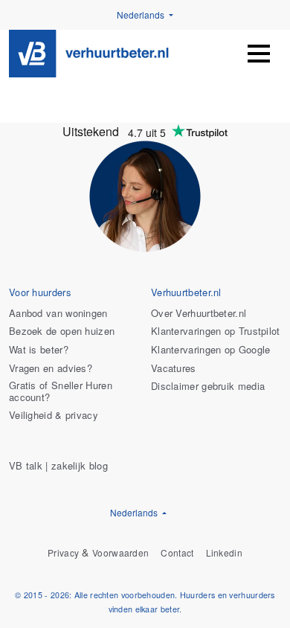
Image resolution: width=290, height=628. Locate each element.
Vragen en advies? (50, 368)
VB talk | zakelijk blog (58, 466)
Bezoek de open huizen (62, 331)
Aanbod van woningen (58, 313)
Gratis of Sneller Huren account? (60, 391)
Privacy (63, 553)
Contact (177, 553)
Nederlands (142, 14)
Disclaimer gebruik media (208, 386)
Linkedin (224, 553)
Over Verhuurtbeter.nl (198, 313)
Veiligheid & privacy (53, 415)
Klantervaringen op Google (211, 350)
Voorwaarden (120, 553)
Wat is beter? (38, 350)
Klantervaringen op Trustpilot (215, 331)
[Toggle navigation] (259, 53)
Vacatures (173, 368)
